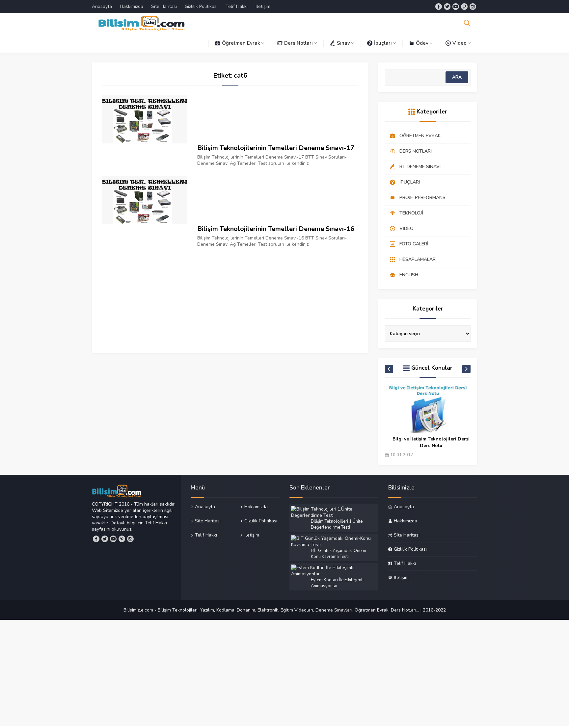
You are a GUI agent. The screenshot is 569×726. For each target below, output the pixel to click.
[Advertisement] (230, 293)
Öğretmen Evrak (241, 43)
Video (459, 43)
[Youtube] (455, 6)
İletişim (263, 6)
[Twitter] (447, 6)
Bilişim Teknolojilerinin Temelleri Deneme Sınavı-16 (275, 228)
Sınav (343, 43)
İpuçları (383, 43)
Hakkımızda (131, 6)
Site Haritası (164, 6)
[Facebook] (438, 6)
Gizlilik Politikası (201, 6)
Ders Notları (298, 43)
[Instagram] (473, 6)
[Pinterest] (464, 6)
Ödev (422, 43)
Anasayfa (102, 6)
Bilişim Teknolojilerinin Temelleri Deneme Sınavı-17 (275, 147)
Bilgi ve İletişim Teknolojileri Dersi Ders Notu (431, 442)
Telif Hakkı (237, 6)
